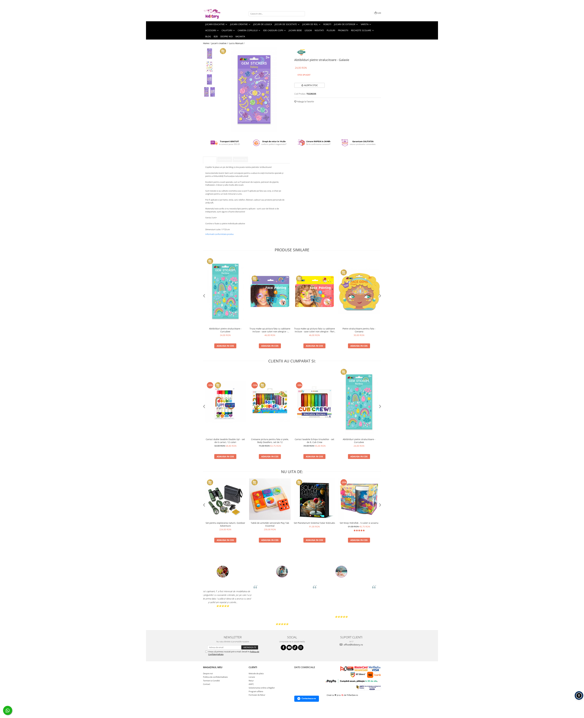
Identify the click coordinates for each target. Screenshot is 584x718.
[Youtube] (289, 647)
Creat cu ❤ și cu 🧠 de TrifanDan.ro (342, 695)
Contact (206, 684)
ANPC (251, 684)
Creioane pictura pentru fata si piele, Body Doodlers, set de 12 (270, 441)
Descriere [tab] (209, 160)
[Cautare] (302, 13)
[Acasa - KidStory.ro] (218, 13)
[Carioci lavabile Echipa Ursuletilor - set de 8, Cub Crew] (314, 402)
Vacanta (240, 36)
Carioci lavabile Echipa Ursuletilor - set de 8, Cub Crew (314, 441)
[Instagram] (300, 647)
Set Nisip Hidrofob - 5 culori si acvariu (359, 522)
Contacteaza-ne (309, 698)
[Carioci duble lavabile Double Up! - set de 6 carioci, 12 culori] (225, 402)
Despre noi (226, 36)
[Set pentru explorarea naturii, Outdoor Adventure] (225, 499)
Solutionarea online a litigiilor (262, 687)
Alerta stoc (311, 85)
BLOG (208, 36)
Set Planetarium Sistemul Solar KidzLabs (314, 522)
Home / (207, 43)
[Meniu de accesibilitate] (579, 695)
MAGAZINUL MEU (212, 667)
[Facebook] (283, 647)
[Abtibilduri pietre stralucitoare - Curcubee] (225, 291)
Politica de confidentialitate (215, 677)
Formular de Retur (257, 695)
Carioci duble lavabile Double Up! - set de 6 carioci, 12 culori (225, 441)
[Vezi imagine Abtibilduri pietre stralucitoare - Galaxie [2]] (209, 79)
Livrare (252, 677)
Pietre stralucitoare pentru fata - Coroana (358, 330)
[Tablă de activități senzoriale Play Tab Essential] (270, 499)
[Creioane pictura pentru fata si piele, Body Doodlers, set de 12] (270, 402)
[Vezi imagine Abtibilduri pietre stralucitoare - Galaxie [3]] (209, 92)
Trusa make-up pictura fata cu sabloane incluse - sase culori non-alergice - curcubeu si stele (270, 330)
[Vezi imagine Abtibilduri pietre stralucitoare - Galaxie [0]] (209, 53)
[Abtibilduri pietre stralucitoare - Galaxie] (253, 89)
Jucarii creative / (219, 43)
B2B (216, 36)
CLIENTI (253, 667)
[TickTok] (295, 647)
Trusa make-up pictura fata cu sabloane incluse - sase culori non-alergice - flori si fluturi (314, 330)
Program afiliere (256, 691)
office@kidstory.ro (353, 644)
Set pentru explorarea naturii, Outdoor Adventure (225, 524)
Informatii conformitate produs (219, 234)
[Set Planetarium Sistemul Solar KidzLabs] (314, 499)
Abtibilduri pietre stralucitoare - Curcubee (225, 330)
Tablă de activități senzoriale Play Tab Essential (270, 524)
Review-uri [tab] (240, 159)
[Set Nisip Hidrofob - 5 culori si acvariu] (359, 499)
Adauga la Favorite (305, 101)
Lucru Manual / (237, 43)
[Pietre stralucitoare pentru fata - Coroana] (359, 291)
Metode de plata (256, 673)
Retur (251, 680)
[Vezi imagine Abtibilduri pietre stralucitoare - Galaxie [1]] (209, 66)
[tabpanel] (253, 89)
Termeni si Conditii (211, 680)
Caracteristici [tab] (224, 159)
